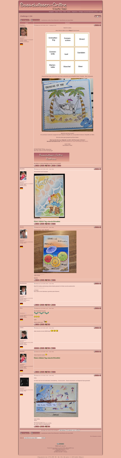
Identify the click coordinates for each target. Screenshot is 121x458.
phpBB (60, 447)
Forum (60, 11)
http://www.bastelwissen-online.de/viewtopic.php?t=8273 (74, 141)
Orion (53, 447)
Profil (64, 11)
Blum (21, 308)
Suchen (68, 11)
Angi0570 (63, 449)
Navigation (51, 11)
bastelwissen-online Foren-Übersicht (50, 20)
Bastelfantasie (23, 283)
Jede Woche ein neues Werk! (66, 20)
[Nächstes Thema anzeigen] (100, 17)
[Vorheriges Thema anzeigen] (95, 17)
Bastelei (22, 227)
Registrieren (74, 11)
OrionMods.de (63, 450)
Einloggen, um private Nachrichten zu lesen (88, 11)
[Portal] (98, 17)
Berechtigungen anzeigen (95, 436)
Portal (56, 11)
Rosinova (22, 25)
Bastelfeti (22, 168)
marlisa (21, 327)
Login (100, 11)
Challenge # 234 (26, 16)
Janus (21, 375)
